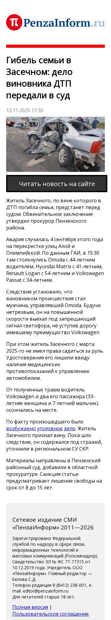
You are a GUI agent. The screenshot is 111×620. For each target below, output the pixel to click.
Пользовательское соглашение (50, 613)
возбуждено (21, 428)
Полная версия (30, 607)
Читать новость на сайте (57, 184)
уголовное (50, 428)
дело (70, 428)
